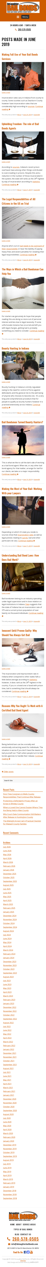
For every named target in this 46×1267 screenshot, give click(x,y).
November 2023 (10, 965)
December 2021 (9, 1053)
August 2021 (8, 1068)
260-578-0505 (24, 29)
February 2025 (9, 908)
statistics (36, 181)
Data (27, 604)
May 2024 (7, 942)
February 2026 (9, 866)
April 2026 (7, 858)
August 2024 (8, 931)
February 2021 (9, 1091)
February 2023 (9, 999)
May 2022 (7, 1034)
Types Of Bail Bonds (23, 1229)
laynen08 (37, 115)
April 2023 (7, 992)
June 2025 (7, 893)
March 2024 (8, 950)
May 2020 (7, 1125)
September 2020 (10, 1110)
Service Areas (29, 1224)
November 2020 (10, 1103)
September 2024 (10, 927)
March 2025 (8, 904)
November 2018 (10, 1194)
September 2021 (10, 1064)
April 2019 (7, 1175)
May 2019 (7, 1171)
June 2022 (7, 1030)
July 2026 (7, 847)
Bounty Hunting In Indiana (15, 348)
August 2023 (8, 977)
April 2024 (7, 946)
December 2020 (9, 1099)
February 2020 (9, 1137)
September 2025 (10, 881)
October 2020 (8, 1106)
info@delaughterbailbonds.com (24, 1243)
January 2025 (8, 912)
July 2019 (7, 1164)
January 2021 (8, 1095)
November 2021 (10, 1057)
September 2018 (10, 1198)
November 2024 (10, 919)
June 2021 (7, 1076)
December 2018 (9, 1190)
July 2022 (7, 1026)
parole (25, 538)
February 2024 (9, 954)
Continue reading (9, 184)
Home (12, 1224)
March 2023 (8, 996)
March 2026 (8, 862)
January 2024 (8, 958)
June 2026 (7, 851)
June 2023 (7, 984)
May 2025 (7, 896)
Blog (17, 1234)
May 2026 (7, 854)
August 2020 (8, 1114)
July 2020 (7, 1118)
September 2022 (10, 1019)
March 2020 (8, 1133)
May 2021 (7, 1080)
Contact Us (25, 1234)
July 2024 (7, 935)
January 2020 (8, 1141)
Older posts (8, 771)
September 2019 (10, 1156)
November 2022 (10, 1011)
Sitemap (23, 1260)
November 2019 (10, 1148)
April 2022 (7, 1038)
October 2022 (8, 1015)
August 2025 (8, 885)
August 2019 (8, 1160)
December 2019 (9, 1145)
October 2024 (8, 923)
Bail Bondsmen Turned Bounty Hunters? (22, 422)
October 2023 (8, 969)
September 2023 (10, 973)
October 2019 (8, 1152)
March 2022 (8, 1042)
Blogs (19, 115)
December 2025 (9, 874)
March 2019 (8, 1179)
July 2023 (7, 980)
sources (31, 106)
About (19, 1224)
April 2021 (7, 1084)
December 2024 (9, 915)
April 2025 (7, 900)
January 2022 (8, 1049)
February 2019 (9, 1183)
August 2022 (8, 1022)
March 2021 (8, 1087)
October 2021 (8, 1061)
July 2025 (7, 889)
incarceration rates (25, 535)
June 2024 (7, 938)
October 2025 (8, 877)
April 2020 (7, 1129)
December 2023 (9, 961)
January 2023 (8, 1003)
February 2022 (9, 1045)
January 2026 (8, 870)
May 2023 (7, 988)
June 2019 (7, 1168)
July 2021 (7, 1072)
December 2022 (9, 1007)
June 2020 (7, 1122)
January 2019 (8, 1187)
